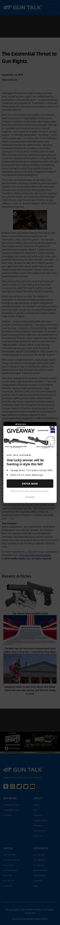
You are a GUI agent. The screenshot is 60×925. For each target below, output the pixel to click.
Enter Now (30, 483)
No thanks (30, 496)
